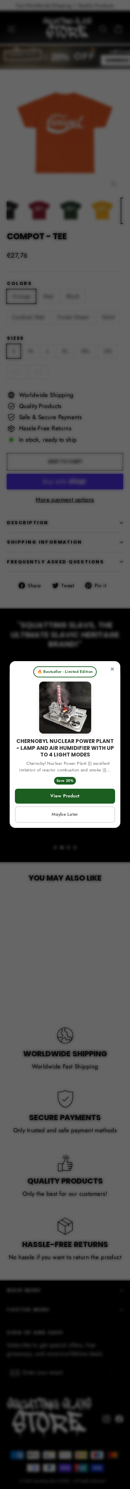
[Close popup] (112, 669)
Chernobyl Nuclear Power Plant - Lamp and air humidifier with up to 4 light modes (65, 747)
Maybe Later (65, 814)
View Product (64, 796)
